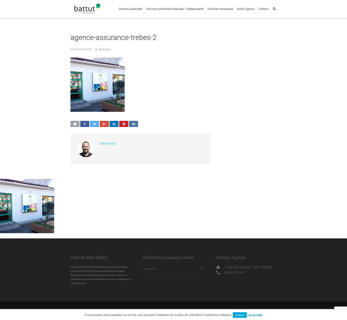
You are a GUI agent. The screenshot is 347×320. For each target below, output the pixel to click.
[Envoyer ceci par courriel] (75, 124)
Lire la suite (254, 315)
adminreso (104, 49)
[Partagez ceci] (84, 124)
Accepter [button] (240, 315)
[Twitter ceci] (94, 124)
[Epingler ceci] (123, 124)
